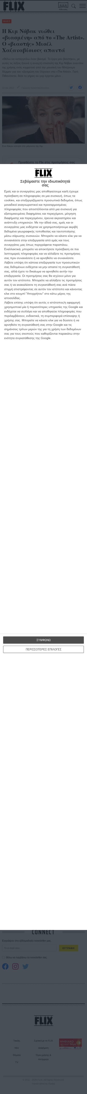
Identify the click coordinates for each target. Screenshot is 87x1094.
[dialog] (43, 547)
